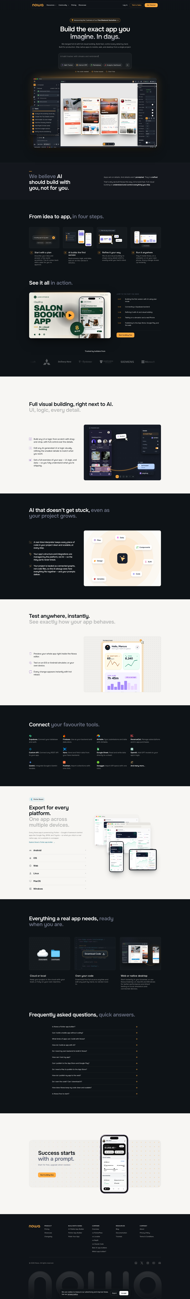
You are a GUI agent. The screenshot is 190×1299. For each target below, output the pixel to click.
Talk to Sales (136, 5)
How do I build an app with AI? (63, 1045)
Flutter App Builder (75, 1233)
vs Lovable (96, 1237)
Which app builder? (99, 1251)
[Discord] (159, 1263)
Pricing (73, 5)
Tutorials (119, 1237)
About (142, 1229)
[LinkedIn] (136, 1263)
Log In (125, 5)
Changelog (48, 1237)
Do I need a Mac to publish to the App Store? (69, 1069)
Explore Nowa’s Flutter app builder (42, 842)
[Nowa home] (37, 5)
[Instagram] (147, 1263)
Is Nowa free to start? (60, 1094)
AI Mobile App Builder (76, 1229)
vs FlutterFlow (97, 1233)
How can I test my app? (61, 1057)
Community (63, 5)
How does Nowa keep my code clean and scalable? (72, 1088)
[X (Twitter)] (142, 1263)
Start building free (125, 335)
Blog (117, 1229)
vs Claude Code (98, 1244)
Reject (114, 1293)
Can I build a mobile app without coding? (67, 1033)
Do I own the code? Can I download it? (67, 1081)
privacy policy (73, 1294)
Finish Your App (73, 1237)
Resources (50, 5)
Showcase (82, 5)
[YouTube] (153, 1263)
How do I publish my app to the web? (66, 1075)
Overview (95, 1229)
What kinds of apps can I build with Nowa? (68, 1039)
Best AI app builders (99, 1248)
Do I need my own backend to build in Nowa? (69, 1051)
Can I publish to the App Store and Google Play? (70, 1063)
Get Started (151, 5)
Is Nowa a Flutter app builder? (63, 1027)
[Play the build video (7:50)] (70, 315)
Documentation (121, 1233)
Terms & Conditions (147, 1237)
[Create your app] (128, 65)
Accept (123, 1293)
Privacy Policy (145, 1233)
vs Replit (95, 1240)
